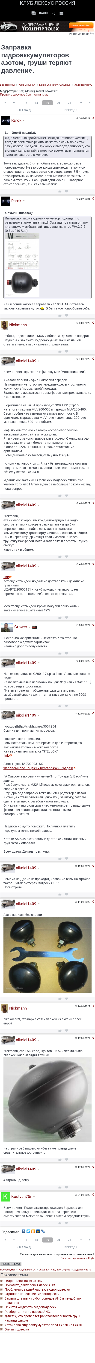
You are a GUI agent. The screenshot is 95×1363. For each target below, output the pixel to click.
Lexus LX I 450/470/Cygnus (55, 84)
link (6, 577)
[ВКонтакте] (23, 1230)
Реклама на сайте (81, 34)
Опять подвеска (17, 1329)
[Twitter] (28, 1230)
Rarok (15, 120)
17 (25, 102)
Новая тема (11, 1264)
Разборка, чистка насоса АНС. (28, 1312)
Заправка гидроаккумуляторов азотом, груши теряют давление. (36, 59)
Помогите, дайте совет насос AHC (30, 1285)
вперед (71, 110)
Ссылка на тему (37, 94)
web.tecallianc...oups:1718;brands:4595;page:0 (38, 768)
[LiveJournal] (43, 1230)
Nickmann (17, 325)
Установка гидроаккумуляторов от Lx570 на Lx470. (44, 1325)
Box (21, 91)
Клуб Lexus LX (27, 84)
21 (69, 102)
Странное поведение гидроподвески (32, 1294)
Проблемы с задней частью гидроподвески (37, 1289)
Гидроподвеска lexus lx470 (25, 1281)
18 (36, 102)
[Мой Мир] (38, 1230)
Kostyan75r (21, 1196)
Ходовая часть (83, 84)
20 (58, 102)
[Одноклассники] (33, 1230)
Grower (20, 626)
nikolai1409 (25, 361)
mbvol (40, 91)
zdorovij (30, 91)
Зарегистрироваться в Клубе (78, 1258)
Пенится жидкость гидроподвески (30, 1307)
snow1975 (51, 91)
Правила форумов (12, 94)
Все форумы (7, 84)
